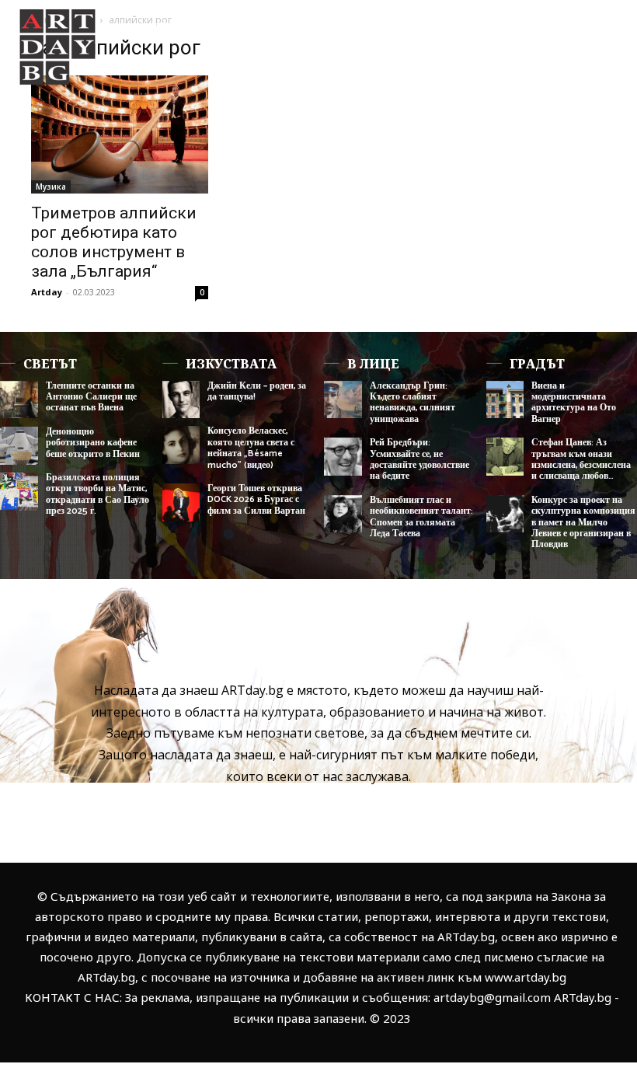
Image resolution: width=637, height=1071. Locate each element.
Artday (46, 292)
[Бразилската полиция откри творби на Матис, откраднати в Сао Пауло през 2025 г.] (19, 492)
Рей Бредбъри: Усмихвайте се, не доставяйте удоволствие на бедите (419, 459)
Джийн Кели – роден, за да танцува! (256, 391)
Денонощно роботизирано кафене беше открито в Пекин (93, 443)
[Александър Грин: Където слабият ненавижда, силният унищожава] (343, 400)
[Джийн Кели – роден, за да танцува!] (181, 400)
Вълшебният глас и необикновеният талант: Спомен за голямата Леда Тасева (421, 517)
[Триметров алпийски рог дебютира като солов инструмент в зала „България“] (119, 134)
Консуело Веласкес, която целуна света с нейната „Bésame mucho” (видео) (250, 448)
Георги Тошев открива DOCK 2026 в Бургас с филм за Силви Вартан (256, 499)
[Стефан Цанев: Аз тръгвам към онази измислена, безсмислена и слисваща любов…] (505, 457)
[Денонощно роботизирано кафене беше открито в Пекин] (19, 446)
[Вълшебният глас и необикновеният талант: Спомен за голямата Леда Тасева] (343, 514)
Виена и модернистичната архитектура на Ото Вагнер (573, 403)
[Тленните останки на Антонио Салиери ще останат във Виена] (19, 400)
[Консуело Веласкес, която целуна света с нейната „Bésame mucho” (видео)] (181, 445)
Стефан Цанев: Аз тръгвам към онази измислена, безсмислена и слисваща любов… (581, 459)
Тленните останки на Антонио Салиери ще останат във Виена (91, 397)
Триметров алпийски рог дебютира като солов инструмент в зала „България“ (114, 242)
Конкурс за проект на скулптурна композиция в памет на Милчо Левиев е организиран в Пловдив (583, 523)
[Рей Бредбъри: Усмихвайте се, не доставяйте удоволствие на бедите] (343, 457)
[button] (600, 95)
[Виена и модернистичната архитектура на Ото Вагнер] (505, 400)
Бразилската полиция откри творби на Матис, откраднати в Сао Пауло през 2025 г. (97, 494)
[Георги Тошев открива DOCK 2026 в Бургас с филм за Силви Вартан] (181, 502)
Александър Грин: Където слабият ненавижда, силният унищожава (412, 403)
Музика (51, 186)
